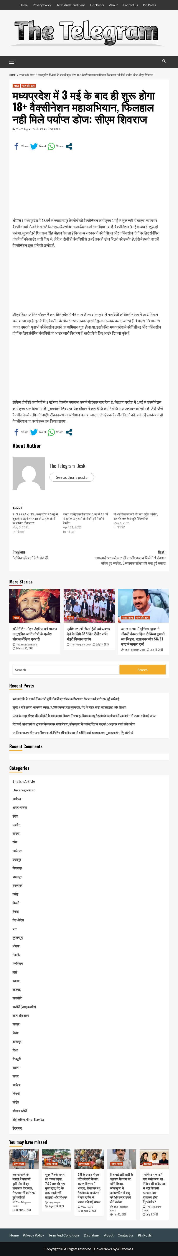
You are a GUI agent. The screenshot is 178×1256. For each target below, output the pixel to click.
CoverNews (103, 1249)
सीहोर (16, 1102)
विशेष (15, 1033)
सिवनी (16, 1093)
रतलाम (16, 981)
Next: (130, 557)
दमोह (15, 894)
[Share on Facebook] (20, 146)
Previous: (30, 554)
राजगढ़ (17, 989)
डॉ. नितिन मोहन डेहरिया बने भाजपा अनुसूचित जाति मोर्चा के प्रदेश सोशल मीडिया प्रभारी (35, 634)
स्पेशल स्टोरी (20, 1111)
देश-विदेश (18, 920)
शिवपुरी (17, 1059)
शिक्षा (15, 1050)
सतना (16, 1067)
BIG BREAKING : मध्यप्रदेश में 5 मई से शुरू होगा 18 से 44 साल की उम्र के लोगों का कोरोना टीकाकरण (35, 518)
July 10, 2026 (120, 1214)
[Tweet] (38, 146)
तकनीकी (17, 885)
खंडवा (16, 833)
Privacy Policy (42, 5)
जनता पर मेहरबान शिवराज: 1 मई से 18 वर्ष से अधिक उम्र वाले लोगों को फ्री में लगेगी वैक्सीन (85, 518)
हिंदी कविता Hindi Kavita (28, 1119)
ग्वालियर (17, 851)
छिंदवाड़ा (17, 868)
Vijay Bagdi (54, 1202)
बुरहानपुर (18, 937)
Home (24, 5)
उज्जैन (16, 825)
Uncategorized (24, 790)
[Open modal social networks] (69, 146)
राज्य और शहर (28, 85)
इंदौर (15, 816)
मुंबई (15, 972)
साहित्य (16, 1085)
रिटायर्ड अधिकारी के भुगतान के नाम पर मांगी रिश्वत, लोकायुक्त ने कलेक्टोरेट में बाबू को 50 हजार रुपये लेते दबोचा (74, 724)
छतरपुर (17, 859)
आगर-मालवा (127, 617)
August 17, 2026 (23, 1210)
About (113, 5)
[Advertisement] (89, 187)
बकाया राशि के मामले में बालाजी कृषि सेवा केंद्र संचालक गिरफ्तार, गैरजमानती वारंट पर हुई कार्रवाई (66, 699)
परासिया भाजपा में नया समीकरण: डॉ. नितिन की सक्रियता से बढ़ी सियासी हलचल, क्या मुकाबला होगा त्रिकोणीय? (73, 733)
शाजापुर (17, 1041)
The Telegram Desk (27, 129)
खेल (15, 842)
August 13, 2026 (88, 1210)
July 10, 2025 (156, 649)
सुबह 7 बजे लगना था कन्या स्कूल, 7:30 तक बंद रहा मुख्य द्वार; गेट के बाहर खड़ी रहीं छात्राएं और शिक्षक (69, 707)
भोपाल (16, 85)
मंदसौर (16, 955)
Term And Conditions (70, 5)
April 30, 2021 (52, 129)
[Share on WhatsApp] (55, 146)
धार (15, 929)
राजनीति (17, 998)
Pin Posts (149, 5)
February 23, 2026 (24, 648)
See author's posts (71, 477)
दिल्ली (16, 903)
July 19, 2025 (102, 644)
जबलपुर (17, 877)
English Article (24, 781)
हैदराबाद (17, 1128)
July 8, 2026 (152, 1214)
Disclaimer (97, 5)
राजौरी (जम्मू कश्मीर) (24, 1007)
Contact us (130, 5)
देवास (16, 911)
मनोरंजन (18, 963)
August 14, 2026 (56, 1206)
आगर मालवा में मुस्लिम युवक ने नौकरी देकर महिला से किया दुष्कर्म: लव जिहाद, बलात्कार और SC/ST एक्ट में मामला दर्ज (143, 636)
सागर (16, 1076)
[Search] (164, 61)
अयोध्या (17, 799)
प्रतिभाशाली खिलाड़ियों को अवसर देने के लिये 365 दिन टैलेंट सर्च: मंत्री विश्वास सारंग (88, 634)
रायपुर (16, 1024)
